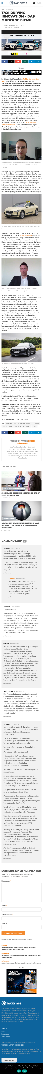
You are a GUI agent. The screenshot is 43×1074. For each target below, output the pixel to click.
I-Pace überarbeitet (25, 235)
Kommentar (6, 881)
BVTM (37, 423)
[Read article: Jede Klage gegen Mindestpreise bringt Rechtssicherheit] (22, 481)
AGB (3, 1031)
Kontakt (4, 1028)
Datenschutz (6, 1037)
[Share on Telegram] (31, 61)
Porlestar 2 (26, 426)
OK (19, 1071)
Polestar (18, 426)
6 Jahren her (16, 548)
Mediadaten (9, 1060)
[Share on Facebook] (5, 61)
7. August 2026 (6, 530)
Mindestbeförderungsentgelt (14, 488)
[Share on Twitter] (11, 61)
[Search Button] (34, 3)
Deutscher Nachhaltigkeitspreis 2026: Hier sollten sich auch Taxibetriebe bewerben (20, 525)
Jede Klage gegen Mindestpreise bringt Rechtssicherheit (21, 963)
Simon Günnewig (9, 25)
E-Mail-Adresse (7, 915)
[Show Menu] (2, 3)
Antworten (8, 573)
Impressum (5, 1034)
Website (4, 923)
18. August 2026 (6, 498)
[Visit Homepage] (18, 3)
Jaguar (11, 426)
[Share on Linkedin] (38, 61)
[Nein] (41, 1069)
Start (3, 9)
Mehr (24, 1071)
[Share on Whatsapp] (25, 61)
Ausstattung (9, 9)
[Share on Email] (18, 61)
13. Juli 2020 (22, 25)
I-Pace (4, 426)
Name (4, 906)
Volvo (34, 426)
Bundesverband (9, 518)
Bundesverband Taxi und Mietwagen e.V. (19, 423)
